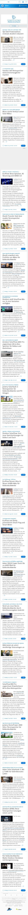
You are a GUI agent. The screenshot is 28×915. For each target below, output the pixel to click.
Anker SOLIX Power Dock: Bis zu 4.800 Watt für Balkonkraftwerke (13, 565)
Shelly (22, 528)
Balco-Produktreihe (17, 273)
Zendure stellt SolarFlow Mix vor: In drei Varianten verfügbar (13, 301)
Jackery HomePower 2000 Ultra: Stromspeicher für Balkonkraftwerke (12, 727)
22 (23, 849)
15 (23, 64)
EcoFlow (16, 179)
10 (23, 426)
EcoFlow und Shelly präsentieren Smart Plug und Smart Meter (13, 523)
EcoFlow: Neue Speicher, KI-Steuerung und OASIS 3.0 (13, 175)
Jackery (22, 739)
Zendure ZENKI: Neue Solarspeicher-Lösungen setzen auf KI (11, 811)
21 (23, 763)
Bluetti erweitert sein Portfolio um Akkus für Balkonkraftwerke (11, 257)
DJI (14, 37)
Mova (15, 117)
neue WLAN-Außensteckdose (15, 870)
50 (23, 677)
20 (23, 105)
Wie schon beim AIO (19, 360)
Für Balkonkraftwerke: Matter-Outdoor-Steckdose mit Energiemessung (12, 858)
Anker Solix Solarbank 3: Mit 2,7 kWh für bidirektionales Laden (13, 772)
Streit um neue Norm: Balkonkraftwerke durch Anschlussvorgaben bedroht (13, 608)
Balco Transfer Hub (19, 225)
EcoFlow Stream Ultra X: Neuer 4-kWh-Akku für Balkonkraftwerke (11, 483)
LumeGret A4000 (12, 127)
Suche (20, 2)
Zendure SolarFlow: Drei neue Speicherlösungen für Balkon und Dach (12, 435)
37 (23, 802)
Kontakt (26, 2)
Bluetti (15, 223)
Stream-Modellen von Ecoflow (13, 455)
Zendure (16, 310)
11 (23, 380)
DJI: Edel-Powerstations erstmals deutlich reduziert (12, 33)
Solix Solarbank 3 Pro (19, 779)
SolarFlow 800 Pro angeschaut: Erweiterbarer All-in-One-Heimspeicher (12, 686)
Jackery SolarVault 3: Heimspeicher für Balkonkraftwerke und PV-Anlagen (12, 390)
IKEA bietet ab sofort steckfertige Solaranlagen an (13, 646)
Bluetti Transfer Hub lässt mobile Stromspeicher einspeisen (12, 218)
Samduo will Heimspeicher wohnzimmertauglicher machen (12, 73)
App (23, 2)
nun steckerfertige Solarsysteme (13, 658)
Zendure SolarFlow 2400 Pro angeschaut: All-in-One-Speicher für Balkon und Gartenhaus (13, 345)
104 (24, 638)
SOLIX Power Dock (18, 574)
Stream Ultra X (6, 496)
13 (23, 474)
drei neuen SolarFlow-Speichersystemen (12, 457)
